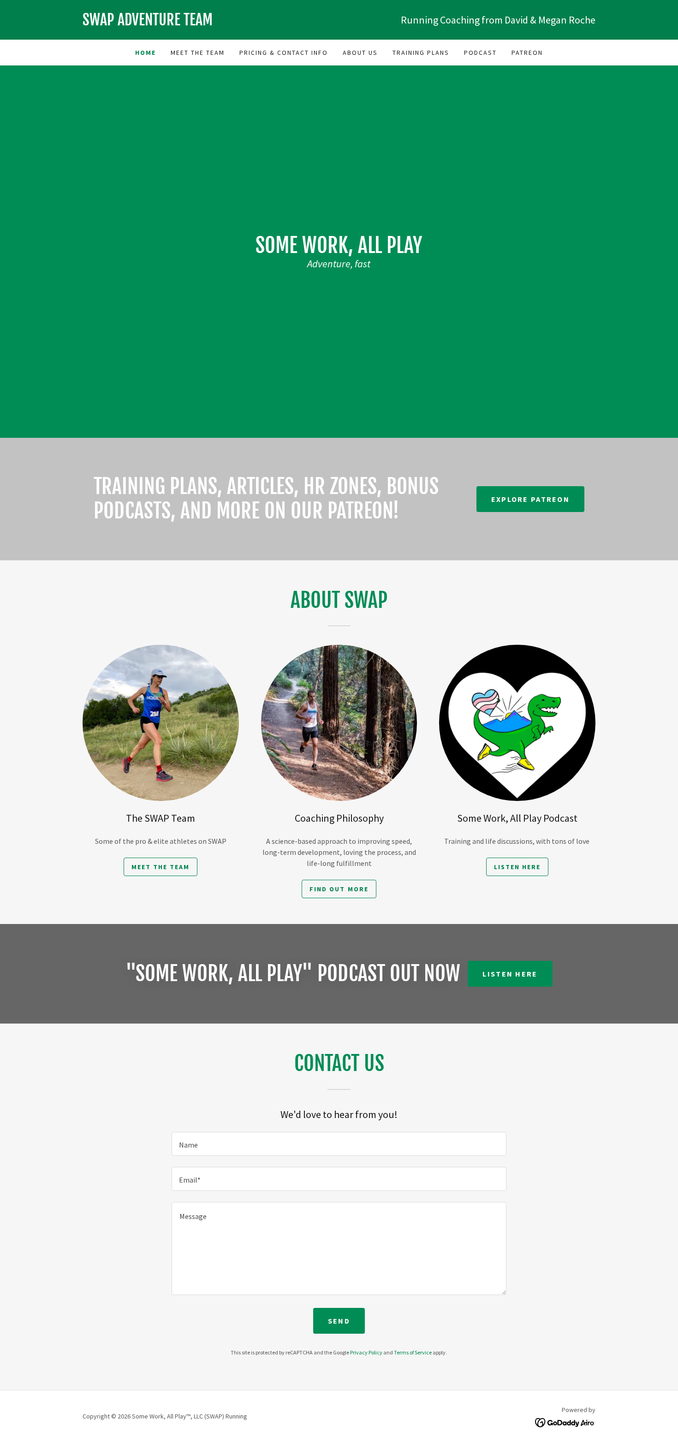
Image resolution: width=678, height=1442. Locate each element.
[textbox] (339, 1144)
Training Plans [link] (421, 52)
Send (339, 1320)
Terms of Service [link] (413, 1352)
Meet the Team (160, 867)
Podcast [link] (480, 52)
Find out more (338, 889)
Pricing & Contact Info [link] (283, 52)
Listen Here (517, 867)
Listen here (509, 973)
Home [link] (145, 52)
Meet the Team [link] (198, 52)
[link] (211, 22)
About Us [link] (360, 52)
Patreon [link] (527, 52)
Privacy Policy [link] (366, 1352)
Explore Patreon (530, 499)
